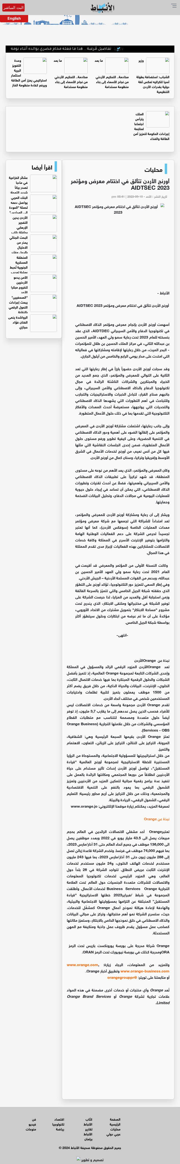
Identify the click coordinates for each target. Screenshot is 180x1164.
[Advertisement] (118, 254)
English (14, 18)
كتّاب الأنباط (88, 1121)
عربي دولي (113, 1134)
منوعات (31, 1129)
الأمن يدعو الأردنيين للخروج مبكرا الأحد (19, 284)
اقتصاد (59, 1119)
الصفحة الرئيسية (115, 1121)
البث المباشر (13, 7)
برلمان (88, 1138)
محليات (153, 169)
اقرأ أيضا (42, 166)
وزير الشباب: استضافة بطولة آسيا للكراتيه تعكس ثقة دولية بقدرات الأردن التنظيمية (152, 75)
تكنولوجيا (58, 1124)
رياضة (60, 1129)
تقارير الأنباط (88, 1131)
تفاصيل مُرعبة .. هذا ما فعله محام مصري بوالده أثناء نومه (77, 49)
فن (34, 1119)
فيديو (32, 1124)
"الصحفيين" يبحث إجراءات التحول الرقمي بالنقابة (18, 304)
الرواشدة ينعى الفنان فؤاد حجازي (18, 322)
